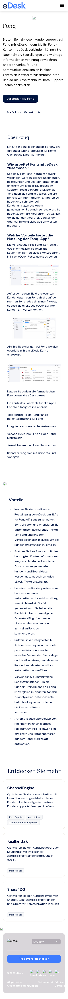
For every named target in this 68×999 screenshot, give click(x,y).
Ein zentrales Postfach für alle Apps (31, 403)
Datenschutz (46, 982)
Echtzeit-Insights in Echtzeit (27, 407)
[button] (20, 99)
